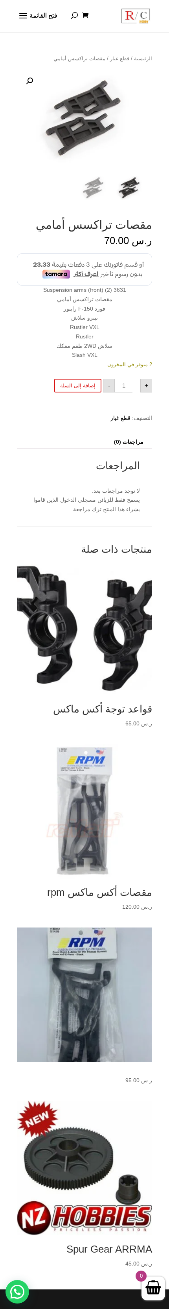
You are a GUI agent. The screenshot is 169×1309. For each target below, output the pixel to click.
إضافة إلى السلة (78, 386)
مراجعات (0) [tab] (128, 442)
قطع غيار (119, 58)
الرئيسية (143, 58)
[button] (29, 81)
